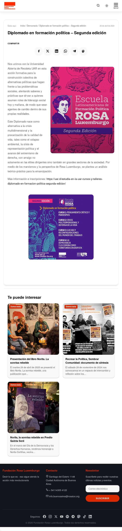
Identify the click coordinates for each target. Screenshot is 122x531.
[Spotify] (67, 516)
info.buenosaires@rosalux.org (64, 496)
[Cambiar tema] (107, 6)
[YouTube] (61, 516)
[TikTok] (84, 516)
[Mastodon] (78, 516)
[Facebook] (44, 516)
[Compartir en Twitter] (47, 51)
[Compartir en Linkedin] (56, 51)
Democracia (32, 25)
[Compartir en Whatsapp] (65, 51)
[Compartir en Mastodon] (83, 51)
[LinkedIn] (90, 516)
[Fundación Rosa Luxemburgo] (10, 5)
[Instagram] (50, 516)
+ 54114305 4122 (58, 490)
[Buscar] (98, 6)
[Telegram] (73, 516)
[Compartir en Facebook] (38, 51)
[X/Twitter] (56, 516)
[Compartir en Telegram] (74, 51)
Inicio (22, 25)
